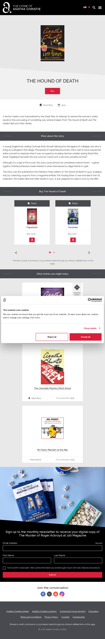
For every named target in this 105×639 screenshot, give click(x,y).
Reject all (52, 337)
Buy (52, 91)
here (37, 317)
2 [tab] (54, 253)
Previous (16, 252)
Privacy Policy (51, 617)
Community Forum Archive (72, 611)
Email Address (10, 543)
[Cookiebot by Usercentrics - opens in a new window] (90, 300)
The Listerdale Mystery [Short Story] (52, 388)
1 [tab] (50, 253)
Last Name (59, 555)
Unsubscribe (79, 617)
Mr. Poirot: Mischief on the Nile (52, 450)
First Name (8, 555)
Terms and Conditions (30, 617)
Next (89, 252)
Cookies (65, 617)
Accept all (85, 337)
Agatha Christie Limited (17, 611)
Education (94, 611)
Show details (90, 328)
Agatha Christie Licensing (44, 611)
